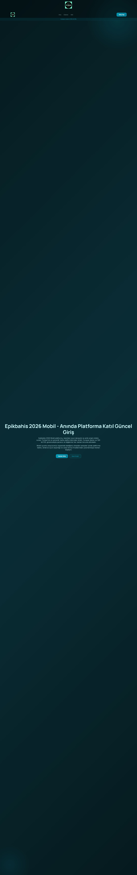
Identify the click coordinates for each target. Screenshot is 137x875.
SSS (72, 15)
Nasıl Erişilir (75, 456)
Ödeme (66, 15)
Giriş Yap (121, 14)
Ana (60, 15)
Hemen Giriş (62, 456)
